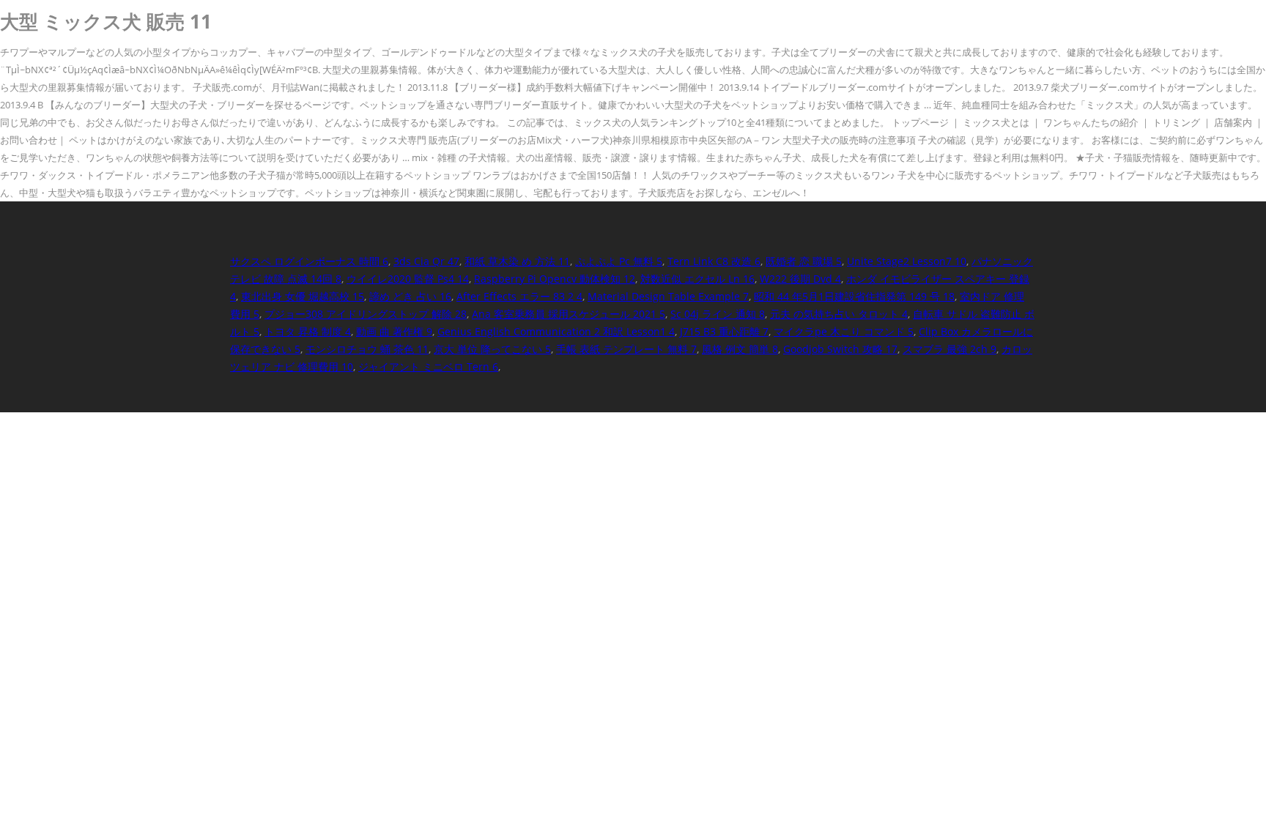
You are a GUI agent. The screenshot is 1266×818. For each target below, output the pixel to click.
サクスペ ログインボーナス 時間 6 (309, 261)
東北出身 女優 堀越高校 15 (302, 296)
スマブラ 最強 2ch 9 (949, 349)
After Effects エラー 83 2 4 (519, 296)
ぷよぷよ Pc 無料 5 (618, 261)
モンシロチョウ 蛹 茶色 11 (367, 349)
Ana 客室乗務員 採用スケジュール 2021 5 (568, 314)
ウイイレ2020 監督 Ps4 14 (408, 279)
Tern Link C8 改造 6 (713, 261)
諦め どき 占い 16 (410, 296)
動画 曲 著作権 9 (394, 331)
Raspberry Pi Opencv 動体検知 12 (554, 279)
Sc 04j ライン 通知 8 (717, 314)
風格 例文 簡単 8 (740, 349)
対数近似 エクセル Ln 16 (697, 279)
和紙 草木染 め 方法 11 (517, 261)
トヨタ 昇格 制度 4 (307, 331)
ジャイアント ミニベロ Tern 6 (428, 366)
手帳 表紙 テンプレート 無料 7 (626, 349)
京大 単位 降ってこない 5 (492, 349)
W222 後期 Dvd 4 (800, 279)
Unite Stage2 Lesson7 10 (906, 261)
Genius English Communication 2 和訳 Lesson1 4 (556, 331)
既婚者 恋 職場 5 (804, 261)
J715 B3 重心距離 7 (724, 331)
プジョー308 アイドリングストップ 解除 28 (365, 314)
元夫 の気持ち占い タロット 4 (839, 314)
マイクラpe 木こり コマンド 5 (844, 331)
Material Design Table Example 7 (668, 296)
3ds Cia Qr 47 (426, 261)
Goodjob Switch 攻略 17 (840, 349)
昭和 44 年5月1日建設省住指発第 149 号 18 (854, 296)
